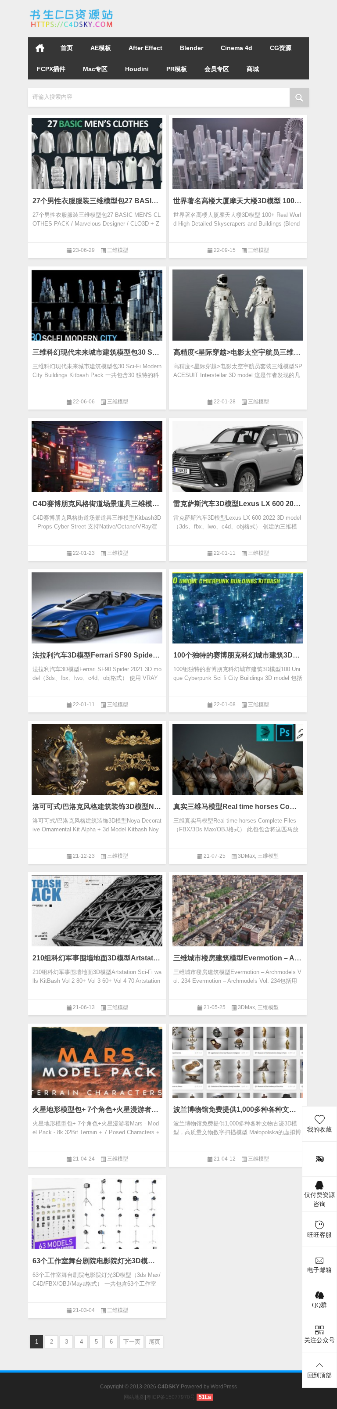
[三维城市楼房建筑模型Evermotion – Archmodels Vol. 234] (238, 917)
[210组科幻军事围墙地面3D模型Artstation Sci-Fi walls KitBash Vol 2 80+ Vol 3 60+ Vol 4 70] (97, 917)
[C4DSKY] (72, 11)
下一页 (131, 1341)
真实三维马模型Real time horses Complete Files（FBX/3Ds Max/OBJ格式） (237, 806)
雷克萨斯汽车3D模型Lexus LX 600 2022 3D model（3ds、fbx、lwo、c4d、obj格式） (237, 503)
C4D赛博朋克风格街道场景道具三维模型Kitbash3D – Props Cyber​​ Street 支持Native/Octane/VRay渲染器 (96, 503)
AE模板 (100, 47)
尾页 (154, 1341)
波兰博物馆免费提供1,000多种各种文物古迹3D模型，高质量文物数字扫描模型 (237, 1109)
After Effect (145, 47)
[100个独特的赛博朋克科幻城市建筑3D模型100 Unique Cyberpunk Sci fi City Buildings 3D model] (238, 614)
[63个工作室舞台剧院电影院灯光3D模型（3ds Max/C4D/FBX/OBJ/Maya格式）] (97, 1220)
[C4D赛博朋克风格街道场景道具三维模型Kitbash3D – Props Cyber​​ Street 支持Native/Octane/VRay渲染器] (97, 463)
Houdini (137, 68)
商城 (253, 68)
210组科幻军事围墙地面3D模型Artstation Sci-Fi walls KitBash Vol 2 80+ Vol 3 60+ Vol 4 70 (96, 958)
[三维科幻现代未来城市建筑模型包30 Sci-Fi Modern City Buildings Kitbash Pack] (97, 311)
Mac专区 (95, 68)
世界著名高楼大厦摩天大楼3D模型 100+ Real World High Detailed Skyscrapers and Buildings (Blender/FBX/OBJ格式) (237, 201)
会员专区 (216, 68)
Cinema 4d (236, 47)
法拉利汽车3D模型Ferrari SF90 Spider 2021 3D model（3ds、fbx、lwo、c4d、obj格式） (96, 655)
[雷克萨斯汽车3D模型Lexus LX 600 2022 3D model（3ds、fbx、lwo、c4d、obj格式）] (238, 463)
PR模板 (176, 68)
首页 (40, 47)
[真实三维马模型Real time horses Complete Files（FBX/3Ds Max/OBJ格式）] (238, 766)
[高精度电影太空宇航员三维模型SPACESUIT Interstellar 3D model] (238, 311)
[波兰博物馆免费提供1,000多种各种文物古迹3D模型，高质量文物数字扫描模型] (238, 1069)
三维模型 (117, 250)
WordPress (224, 1387)
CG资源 (280, 47)
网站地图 (134, 1397)
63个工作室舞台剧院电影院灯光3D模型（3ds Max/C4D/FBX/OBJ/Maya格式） (96, 1261)
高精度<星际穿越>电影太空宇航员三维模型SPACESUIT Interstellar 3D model (237, 352)
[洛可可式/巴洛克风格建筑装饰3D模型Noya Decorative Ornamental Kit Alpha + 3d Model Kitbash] (97, 766)
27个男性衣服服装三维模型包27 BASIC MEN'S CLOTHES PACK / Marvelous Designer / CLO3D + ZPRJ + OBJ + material (96, 201)
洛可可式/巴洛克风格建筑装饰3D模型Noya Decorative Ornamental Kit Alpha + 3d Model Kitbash (96, 806)
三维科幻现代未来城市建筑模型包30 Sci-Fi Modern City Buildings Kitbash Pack (96, 352)
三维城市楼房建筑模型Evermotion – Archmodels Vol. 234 (237, 958)
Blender (191, 47)
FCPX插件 (51, 68)
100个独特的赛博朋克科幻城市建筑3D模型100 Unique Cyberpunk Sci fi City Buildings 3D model (237, 655)
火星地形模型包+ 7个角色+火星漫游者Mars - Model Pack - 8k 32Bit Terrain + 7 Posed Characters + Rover (96, 1109)
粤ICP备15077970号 (170, 1397)
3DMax (246, 856)
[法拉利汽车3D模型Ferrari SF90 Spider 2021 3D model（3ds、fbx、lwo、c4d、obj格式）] (97, 614)
